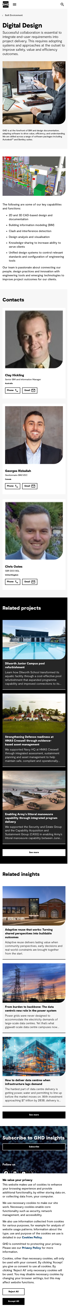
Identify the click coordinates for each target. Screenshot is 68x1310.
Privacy (31, 1248)
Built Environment (14, 15)
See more (34, 852)
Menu (14, 4)
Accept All (13, 1301)
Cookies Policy (32, 1237)
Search (62, 4)
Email (27, 390)
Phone (10, 390)
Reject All (14, 1292)
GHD (6, 4)
